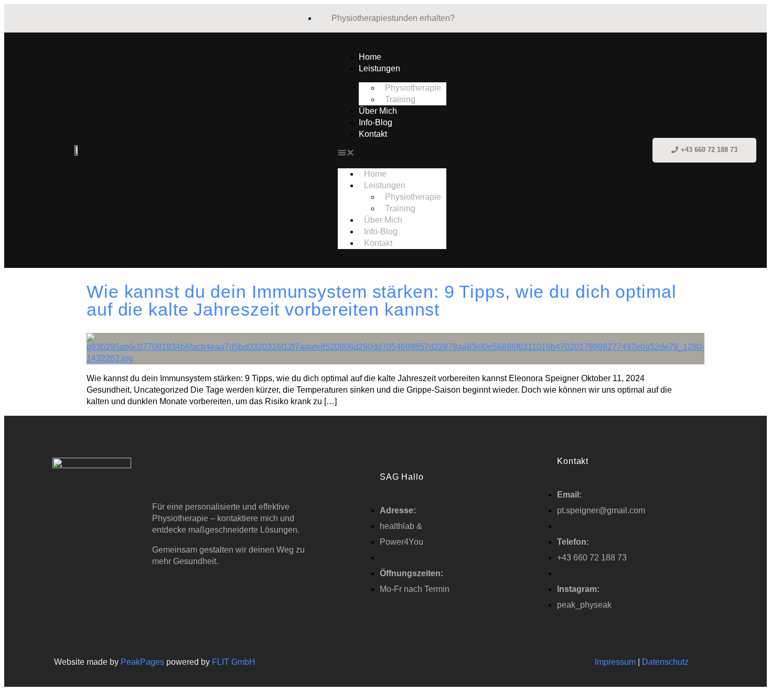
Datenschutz (666, 661)
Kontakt (373, 133)
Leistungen (379, 68)
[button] (392, 154)
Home (370, 56)
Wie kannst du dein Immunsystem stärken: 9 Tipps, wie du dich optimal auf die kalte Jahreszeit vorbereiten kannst (382, 300)
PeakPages (142, 661)
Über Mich (378, 110)
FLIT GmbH (233, 661)
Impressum (615, 661)
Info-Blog (375, 122)
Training (400, 99)
